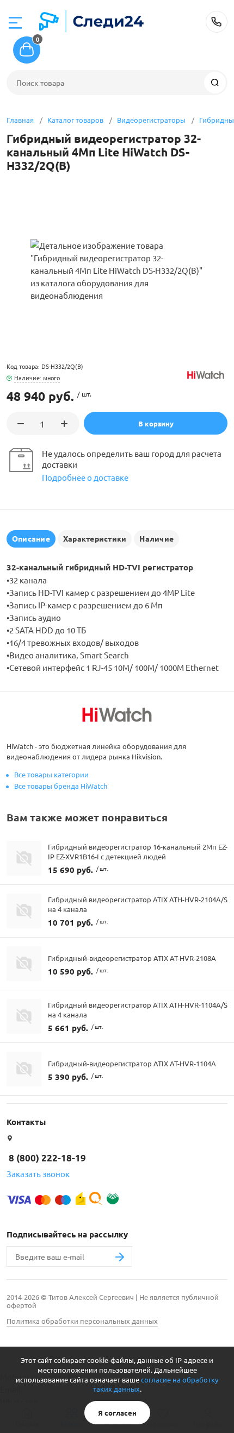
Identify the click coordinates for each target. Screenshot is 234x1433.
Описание (31, 538)
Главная (20, 119)
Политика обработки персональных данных (82, 1320)
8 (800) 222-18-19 (216, 22)
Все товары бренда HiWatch (60, 785)
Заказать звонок (38, 1173)
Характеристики (94, 538)
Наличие (156, 538)
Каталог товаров (75, 119)
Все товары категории (51, 774)
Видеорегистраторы (151, 119)
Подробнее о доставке (85, 477)
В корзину (156, 423)
